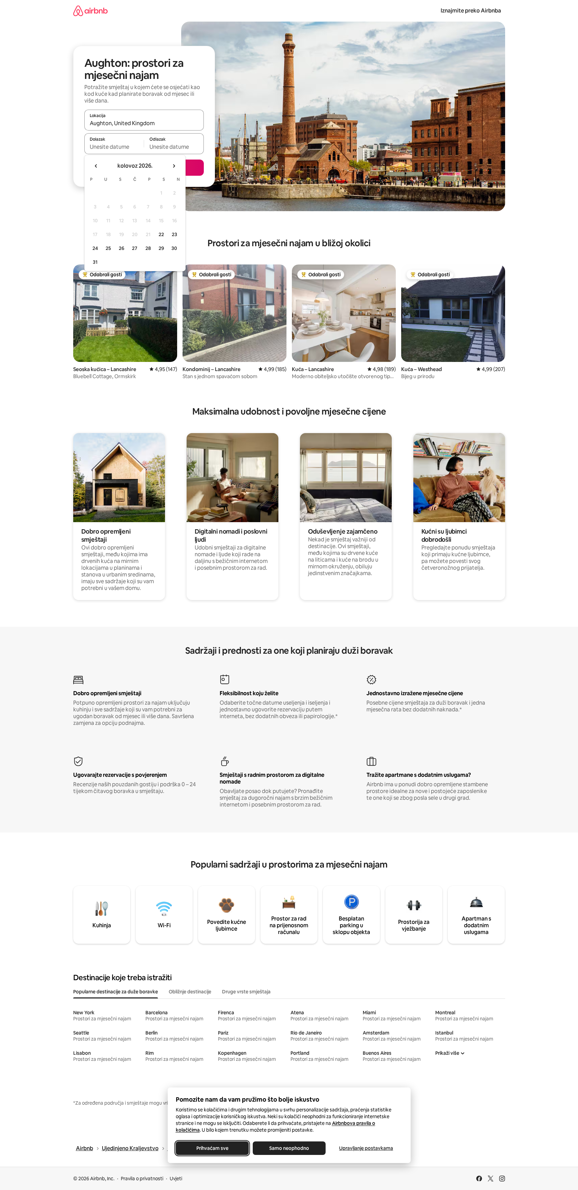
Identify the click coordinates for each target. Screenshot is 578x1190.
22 (161, 234)
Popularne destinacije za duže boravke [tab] (115, 992)
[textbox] (114, 147)
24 (95, 248)
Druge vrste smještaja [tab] (246, 992)
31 (95, 262)
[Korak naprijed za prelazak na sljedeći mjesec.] (174, 166)
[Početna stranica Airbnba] (90, 10)
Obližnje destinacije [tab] (190, 992)
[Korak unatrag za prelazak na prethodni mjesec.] (96, 166)
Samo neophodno (289, 1148)
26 (121, 248)
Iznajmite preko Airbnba (471, 10)
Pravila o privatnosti (142, 1178)
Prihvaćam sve (212, 1148)
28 (148, 248)
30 (174, 248)
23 (174, 234)
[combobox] (144, 123)
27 (134, 248)
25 (108, 248)
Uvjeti (176, 1178)
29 (161, 248)
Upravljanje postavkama (366, 1148)
